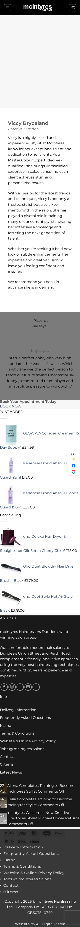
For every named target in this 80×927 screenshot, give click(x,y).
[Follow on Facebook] (4, 687)
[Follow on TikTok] (20, 687)
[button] (7, 7)
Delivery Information (18, 710)
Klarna (5, 725)
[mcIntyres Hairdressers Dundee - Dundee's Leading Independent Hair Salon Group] (40, 7)
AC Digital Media (50, 924)
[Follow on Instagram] (12, 687)
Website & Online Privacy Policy (28, 741)
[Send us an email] (28, 687)
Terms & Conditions (17, 733)
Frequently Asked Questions (25, 718)
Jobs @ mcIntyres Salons (22, 749)
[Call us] (36, 687)
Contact (7, 756)
